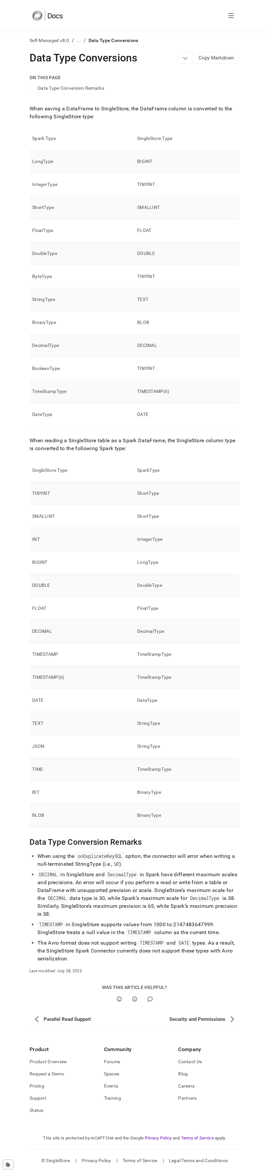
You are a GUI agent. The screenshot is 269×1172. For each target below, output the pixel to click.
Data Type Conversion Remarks (71, 88)
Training (112, 1098)
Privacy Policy (158, 1138)
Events (111, 1086)
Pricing (37, 1086)
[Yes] (119, 999)
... (79, 40)
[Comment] (150, 999)
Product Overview (48, 1061)
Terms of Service (197, 1138)
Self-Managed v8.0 (49, 40)
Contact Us (190, 1061)
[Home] (47, 16)
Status (37, 1110)
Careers (186, 1086)
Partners (187, 1098)
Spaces (111, 1073)
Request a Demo (47, 1073)
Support (38, 1098)
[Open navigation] (231, 16)
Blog (183, 1073)
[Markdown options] (185, 58)
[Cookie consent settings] (8, 1164)
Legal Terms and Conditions (198, 1160)
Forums (112, 1061)
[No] (134, 999)
